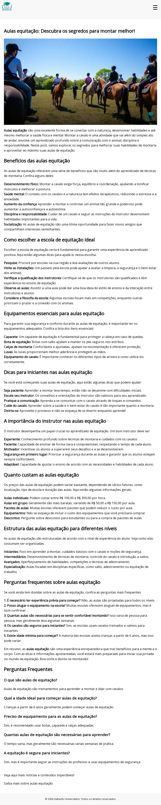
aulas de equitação (61, 150)
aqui (14, 775)
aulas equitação (41, 783)
